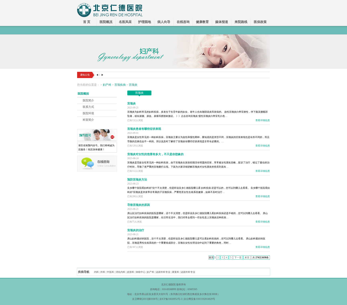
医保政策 (260, 22)
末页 (247, 257)
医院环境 (88, 113)
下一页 (238, 257)
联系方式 (88, 106)
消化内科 (120, 272)
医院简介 (88, 100)
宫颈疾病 (120, 84)
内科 (96, 272)
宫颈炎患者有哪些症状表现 (144, 128)
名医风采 (125, 22)
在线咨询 (183, 22)
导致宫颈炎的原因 (138, 204)
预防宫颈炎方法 (137, 179)
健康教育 (202, 22)
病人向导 (163, 22)
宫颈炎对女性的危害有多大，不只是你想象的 (155, 154)
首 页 (86, 22)
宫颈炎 (133, 84)
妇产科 (107, 84)
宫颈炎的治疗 (135, 230)
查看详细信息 (262, 120)
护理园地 (144, 22)
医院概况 (106, 22)
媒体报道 (221, 22)
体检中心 (140, 272)
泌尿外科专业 (163, 272)
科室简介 (88, 119)
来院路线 (241, 22)
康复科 (175, 272)
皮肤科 (130, 272)
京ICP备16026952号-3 (170, 299)
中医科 (110, 272)
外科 (102, 272)
